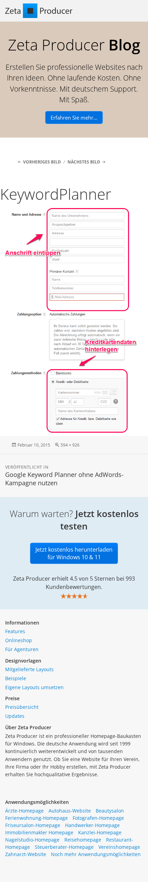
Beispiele (15, 678)
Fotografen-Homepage (98, 818)
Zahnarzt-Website (25, 854)
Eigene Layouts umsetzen (34, 687)
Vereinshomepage (119, 847)
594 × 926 (70, 445)
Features (15, 631)
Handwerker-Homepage (92, 825)
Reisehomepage (82, 839)
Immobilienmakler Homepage (39, 832)
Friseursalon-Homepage (32, 825)
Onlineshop (18, 640)
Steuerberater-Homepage (64, 847)
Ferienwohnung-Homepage (36, 818)
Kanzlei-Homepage (99, 832)
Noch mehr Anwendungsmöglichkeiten (96, 854)
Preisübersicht (22, 707)
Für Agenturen (22, 649)
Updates (14, 716)
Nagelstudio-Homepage (32, 839)
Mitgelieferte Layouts (29, 669)
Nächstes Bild (83, 162)
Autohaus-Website (70, 810)
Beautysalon (110, 810)
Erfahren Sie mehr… (74, 117)
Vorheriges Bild (42, 162)
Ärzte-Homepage (24, 810)
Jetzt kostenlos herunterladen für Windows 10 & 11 (74, 553)
